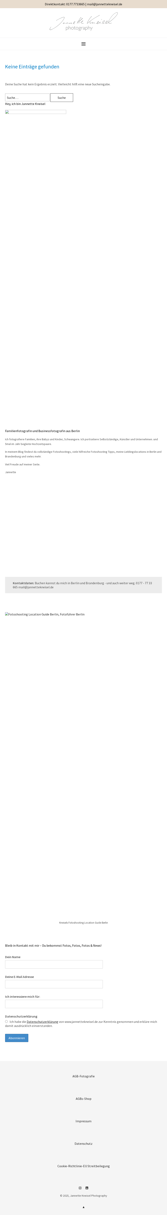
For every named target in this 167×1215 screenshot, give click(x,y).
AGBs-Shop (83, 1099)
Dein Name (12, 957)
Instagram (80, 1189)
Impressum (83, 1121)
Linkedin (87, 1189)
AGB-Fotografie (84, 1076)
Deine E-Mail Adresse (19, 977)
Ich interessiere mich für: (22, 996)
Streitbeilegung (99, 1166)
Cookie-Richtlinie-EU (72, 1166)
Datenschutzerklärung (21, 1016)
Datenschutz (83, 1143)
